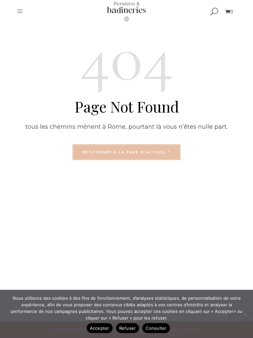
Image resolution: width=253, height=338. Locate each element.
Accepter (99, 328)
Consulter (156, 328)
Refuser (127, 328)
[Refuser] (244, 314)
